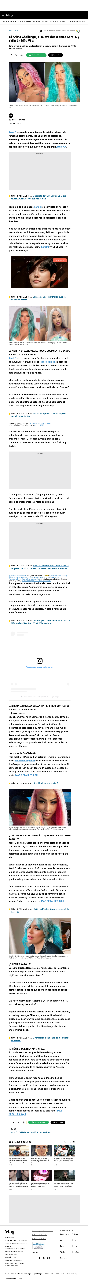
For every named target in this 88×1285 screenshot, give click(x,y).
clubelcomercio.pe (24, 1274)
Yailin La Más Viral (27, 1132)
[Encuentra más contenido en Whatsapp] (21, 55)
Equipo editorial (10, 1237)
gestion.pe (38, 1274)
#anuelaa (57, 576)
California (13, 21)
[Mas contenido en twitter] (44, 1258)
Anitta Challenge (44, 1132)
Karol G (38, 206)
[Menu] (4, 15)
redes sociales (47, 361)
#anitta (36, 579)
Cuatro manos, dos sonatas (76, 21)
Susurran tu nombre (48, 21)
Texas (20, 21)
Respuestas (64, 1234)
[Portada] (10, 1236)
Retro (74, 1246)
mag (20, 1278)
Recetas (75, 1252)
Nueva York (27, 21)
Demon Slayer (61, 21)
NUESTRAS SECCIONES (66, 1231)
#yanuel (56, 577)
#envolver (43, 577)
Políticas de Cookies (39, 1239)
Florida (5, 21)
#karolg (64, 576)
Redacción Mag (18, 120)
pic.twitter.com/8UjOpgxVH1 (40, 423)
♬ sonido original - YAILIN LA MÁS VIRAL (36, 581)
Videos (75, 1234)
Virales (63, 1252)
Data (74, 1240)
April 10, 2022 (39, 425)
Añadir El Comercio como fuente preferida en (59, 31)
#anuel (50, 577)
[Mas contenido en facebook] (39, 1258)
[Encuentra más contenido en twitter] (16, 55)
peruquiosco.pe (10, 1278)
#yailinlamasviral (27, 577)
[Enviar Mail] (10, 120)
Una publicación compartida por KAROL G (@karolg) (40, 697)
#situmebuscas (15, 577)
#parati (36, 577)
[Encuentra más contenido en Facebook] (11, 55)
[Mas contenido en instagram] (48, 1258)
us (61, 1240)
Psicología (36, 21)
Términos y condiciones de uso (42, 1231)
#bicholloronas (27, 579)
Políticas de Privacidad (39, 1235)
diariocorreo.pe (73, 1274)
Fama (62, 1246)
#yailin (51, 576)
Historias (63, 1258)
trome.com (60, 1274)
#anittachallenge (15, 579)
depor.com (49, 1274)
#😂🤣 (46, 576)
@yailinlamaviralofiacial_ (18, 576)
